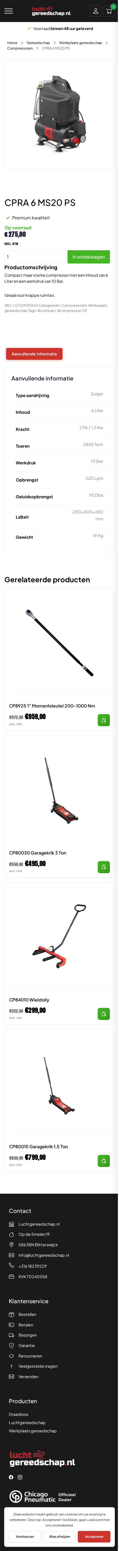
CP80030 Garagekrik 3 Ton (37, 853)
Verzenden (28, 1376)
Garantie (27, 1345)
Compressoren (20, 48)
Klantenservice (28, 1300)
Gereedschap (38, 42)
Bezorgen (28, 1334)
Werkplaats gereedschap (80, 42)
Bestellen (27, 1314)
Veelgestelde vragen (38, 1366)
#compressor (69, 310)
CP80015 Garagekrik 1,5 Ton (38, 1146)
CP (84, 310)
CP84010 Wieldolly (29, 1000)
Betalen (26, 1324)
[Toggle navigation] (8, 11)
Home (12, 42)
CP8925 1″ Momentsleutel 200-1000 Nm (52, 706)
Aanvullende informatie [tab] (34, 353)
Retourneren (30, 1355)
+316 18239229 (33, 1266)
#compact (46, 310)
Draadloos (18, 1414)
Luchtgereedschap (27, 1422)
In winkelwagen (89, 257)
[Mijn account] (95, 11)
